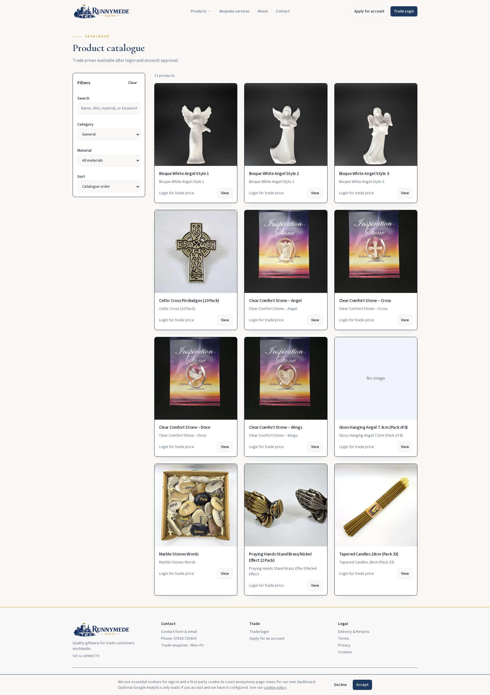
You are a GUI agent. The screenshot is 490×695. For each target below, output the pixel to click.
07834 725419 (185, 638)
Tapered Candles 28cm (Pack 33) (368, 554)
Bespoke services (234, 11)
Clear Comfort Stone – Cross (365, 300)
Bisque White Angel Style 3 (364, 173)
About (262, 11)
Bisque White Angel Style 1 (184, 173)
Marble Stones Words (178, 554)
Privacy (344, 645)
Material (84, 150)
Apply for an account (267, 638)
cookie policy (275, 687)
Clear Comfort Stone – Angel (275, 300)
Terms (343, 638)
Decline (340, 685)
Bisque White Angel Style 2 (274, 173)
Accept (362, 685)
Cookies (345, 652)
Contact (283, 11)
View (225, 193)
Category (85, 124)
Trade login (259, 632)
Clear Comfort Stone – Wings (275, 427)
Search (83, 98)
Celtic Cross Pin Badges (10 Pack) (189, 300)
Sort (81, 176)
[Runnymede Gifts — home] (101, 11)
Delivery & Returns (353, 632)
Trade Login (404, 11)
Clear (132, 83)
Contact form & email (179, 632)
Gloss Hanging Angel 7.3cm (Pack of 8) (373, 427)
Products (198, 11)
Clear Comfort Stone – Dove (184, 427)
